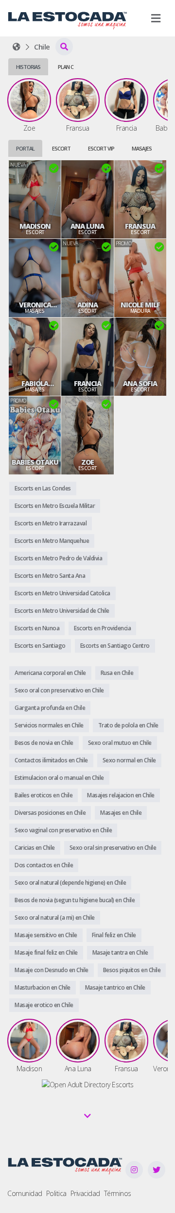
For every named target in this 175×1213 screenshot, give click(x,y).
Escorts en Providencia (102, 628)
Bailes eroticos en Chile (43, 795)
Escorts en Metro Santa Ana (50, 576)
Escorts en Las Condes (43, 488)
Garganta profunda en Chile (50, 708)
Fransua (140, 226)
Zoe (87, 462)
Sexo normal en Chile (129, 760)
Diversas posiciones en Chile (50, 813)
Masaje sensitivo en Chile (46, 935)
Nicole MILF (140, 305)
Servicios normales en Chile (49, 725)
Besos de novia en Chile (44, 743)
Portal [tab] (25, 148)
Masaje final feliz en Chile (46, 952)
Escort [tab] (61, 148)
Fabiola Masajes (35, 383)
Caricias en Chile (35, 847)
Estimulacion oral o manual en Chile (59, 778)
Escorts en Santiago (40, 645)
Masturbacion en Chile (42, 987)
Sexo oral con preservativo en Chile (59, 690)
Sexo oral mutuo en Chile (120, 743)
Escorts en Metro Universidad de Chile (62, 610)
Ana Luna (87, 226)
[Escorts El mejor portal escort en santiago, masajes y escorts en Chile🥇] (16, 46)
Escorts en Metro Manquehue (52, 541)
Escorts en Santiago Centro (115, 645)
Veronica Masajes (35, 305)
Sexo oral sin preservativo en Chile (113, 847)
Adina (87, 305)
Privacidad (85, 1193)
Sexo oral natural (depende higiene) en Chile (70, 882)
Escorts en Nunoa (37, 628)
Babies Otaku (35, 462)
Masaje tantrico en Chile (115, 987)
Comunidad (24, 1193)
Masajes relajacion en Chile (121, 795)
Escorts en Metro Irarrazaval (51, 523)
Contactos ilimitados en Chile (51, 760)
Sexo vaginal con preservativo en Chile (63, 830)
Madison (35, 226)
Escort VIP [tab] (101, 148)
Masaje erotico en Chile (44, 1005)
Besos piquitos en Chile (132, 970)
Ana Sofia (140, 383)
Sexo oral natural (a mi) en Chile (55, 917)
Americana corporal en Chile (50, 673)
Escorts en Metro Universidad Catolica (62, 593)
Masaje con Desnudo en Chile (51, 970)
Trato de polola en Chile (128, 725)
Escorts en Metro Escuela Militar (55, 506)
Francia (87, 383)
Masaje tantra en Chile (120, 952)
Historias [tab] (28, 66)
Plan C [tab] (65, 66)
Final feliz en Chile (114, 935)
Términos (117, 1193)
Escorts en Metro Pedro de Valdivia (58, 558)
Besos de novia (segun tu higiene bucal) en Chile (75, 900)
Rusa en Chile (117, 673)
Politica (56, 1193)
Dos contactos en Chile (44, 865)
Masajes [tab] (142, 148)
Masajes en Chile (120, 813)
